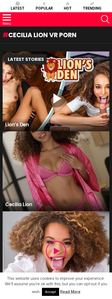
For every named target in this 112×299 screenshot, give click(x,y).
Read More (70, 291)
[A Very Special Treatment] (56, 251)
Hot (68, 8)
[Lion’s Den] (56, 91)
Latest (17, 8)
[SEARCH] (105, 19)
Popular (44, 8)
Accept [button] (50, 292)
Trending (92, 8)
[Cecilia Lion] (56, 171)
